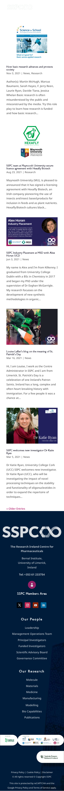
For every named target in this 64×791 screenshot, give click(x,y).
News (26, 73)
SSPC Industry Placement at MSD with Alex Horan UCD (30, 254)
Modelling (32, 705)
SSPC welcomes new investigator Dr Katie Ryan (30, 452)
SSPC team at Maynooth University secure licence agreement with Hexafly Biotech (29, 167)
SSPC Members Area (32, 594)
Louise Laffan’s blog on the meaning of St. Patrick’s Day (29, 353)
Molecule (32, 679)
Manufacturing (32, 698)
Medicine (32, 692)
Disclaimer (47, 772)
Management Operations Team (32, 633)
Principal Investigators (32, 640)
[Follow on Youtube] (35, 605)
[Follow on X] (19, 605)
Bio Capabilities (32, 711)
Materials (32, 686)
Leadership (32, 627)
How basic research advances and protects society (29, 68)
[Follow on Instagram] (27, 605)
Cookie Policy (33, 772)
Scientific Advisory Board (31, 652)
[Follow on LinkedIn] (43, 605)
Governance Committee (32, 658)
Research (36, 73)
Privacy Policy (17, 772)
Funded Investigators (31, 646)
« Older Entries (15, 508)
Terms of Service (41, 787)
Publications (32, 717)
